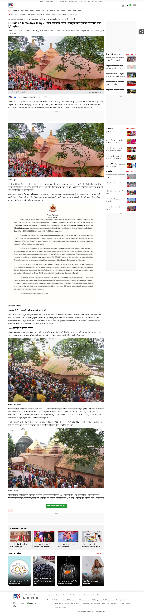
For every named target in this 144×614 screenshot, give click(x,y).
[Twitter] (28, 598)
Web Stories (14, 553)
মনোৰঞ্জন (32, 11)
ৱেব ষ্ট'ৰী (69, 11)
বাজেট (11, 14)
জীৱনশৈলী (52, 11)
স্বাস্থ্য (53, 14)
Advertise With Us (69, 595)
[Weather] (123, 5)
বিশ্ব (58, 11)
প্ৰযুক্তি (63, 11)
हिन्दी (41, 1)
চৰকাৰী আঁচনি (65, 14)
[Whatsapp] (130, 5)
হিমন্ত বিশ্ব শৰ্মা (40, 14)
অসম (22, 11)
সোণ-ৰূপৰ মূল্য (73, 14)
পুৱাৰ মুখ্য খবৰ (31, 14)
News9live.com (99, 603)
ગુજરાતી (71, 1)
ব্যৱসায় (38, 11)
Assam (22, 19)
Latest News (113, 54)
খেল (47, 11)
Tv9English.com (111, 603)
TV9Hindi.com (59, 603)
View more (98, 553)
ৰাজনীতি (48, 14)
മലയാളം (90, 1)
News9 (52, 1)
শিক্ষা (43, 11)
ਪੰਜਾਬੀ (80, 1)
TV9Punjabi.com (108, 600)
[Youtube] (37, 598)
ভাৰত (26, 11)
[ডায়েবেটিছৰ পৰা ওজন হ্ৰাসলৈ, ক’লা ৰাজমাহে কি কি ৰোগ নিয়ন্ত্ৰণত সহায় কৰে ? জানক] (44, 557)
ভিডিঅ (79, 11)
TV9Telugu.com (72, 600)
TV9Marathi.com (60, 600)
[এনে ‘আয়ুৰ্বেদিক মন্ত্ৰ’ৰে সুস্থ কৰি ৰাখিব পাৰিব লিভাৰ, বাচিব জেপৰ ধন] (68, 557)
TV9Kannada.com (84, 600)
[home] (9, 10)
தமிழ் (85, 1)
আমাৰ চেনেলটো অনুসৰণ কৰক (54, 506)
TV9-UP (101, 1)
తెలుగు (62, 1)
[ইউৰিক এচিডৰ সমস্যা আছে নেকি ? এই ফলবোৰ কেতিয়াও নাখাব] (19, 557)
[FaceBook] (24, 598)
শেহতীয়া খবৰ (16, 11)
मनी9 (96, 1)
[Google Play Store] (19, 604)
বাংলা (76, 1)
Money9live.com (60, 607)
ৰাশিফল (58, 14)
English (46, 1)
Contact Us (50, 595)
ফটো (74, 11)
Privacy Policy (96, 595)
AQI (126, 5)
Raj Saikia (18, 97)
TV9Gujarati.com (121, 600)
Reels (109, 171)
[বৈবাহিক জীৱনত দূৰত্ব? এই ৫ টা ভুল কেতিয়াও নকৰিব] (93, 557)
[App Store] (33, 604)
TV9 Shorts (22, 14)
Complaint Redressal (83, 595)
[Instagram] (32, 598)
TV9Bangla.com (97, 600)
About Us (58, 595)
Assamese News (13, 19)
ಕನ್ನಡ (57, 1)
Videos (109, 128)
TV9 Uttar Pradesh (124, 603)
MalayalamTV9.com (72, 603)
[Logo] (10, 5)
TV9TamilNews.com (86, 603)
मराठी (66, 1)
